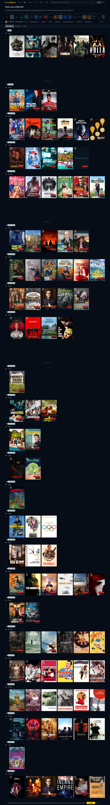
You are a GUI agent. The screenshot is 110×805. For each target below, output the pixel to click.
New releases (9, 26)
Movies (11, 22)
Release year (34, 22)
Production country (68, 22)
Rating (57, 22)
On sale (24, 26)
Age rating (88, 22)
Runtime (79, 22)
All (6, 22)
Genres (43, 22)
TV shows (19, 22)
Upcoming (17, 26)
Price (50, 22)
